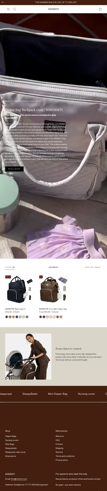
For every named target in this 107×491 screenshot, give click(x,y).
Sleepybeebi (11, 448)
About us (60, 436)
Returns (59, 452)
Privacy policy (62, 460)
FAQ (58, 440)
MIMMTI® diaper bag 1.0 (15, 309)
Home (7, 101)
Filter (8, 267)
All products (10, 456)
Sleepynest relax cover (15, 452)
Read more (14, 169)
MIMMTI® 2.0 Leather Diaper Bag (53, 309)
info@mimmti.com (19, 479)
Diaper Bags (10, 436)
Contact (59, 444)
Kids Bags (9, 444)
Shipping (59, 448)
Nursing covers (12, 440)
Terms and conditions (65, 456)
